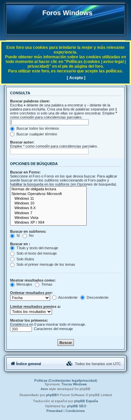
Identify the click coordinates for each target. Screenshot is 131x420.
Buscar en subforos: (28, 231)
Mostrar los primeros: (29, 320)
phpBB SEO (76, 406)
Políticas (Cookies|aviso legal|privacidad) (65, 380)
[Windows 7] (48, 213)
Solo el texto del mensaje (36, 253)
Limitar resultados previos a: (35, 306)
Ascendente (67, 297)
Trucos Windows (74, 384)
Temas (46, 284)
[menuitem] (70, 364)
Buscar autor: (22, 142)
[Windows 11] (48, 198)
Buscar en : (20, 244)
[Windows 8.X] (48, 208)
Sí (17, 235)
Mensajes (23, 284)
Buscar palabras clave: (30, 101)
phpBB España (86, 401)
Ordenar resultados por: (31, 293)
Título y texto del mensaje (36, 248)
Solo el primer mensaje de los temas (45, 264)
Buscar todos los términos (37, 128)
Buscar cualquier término (36, 134)
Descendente (97, 297)
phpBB (51, 395)
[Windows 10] (48, 203)
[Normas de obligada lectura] (48, 189)
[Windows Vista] (48, 218)
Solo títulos (24, 259)
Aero (44, 389)
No (31, 235)
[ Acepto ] (76, 77)
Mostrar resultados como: (33, 280)
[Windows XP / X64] (48, 222)
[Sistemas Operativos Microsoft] (48, 194)
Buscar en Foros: (25, 172)
